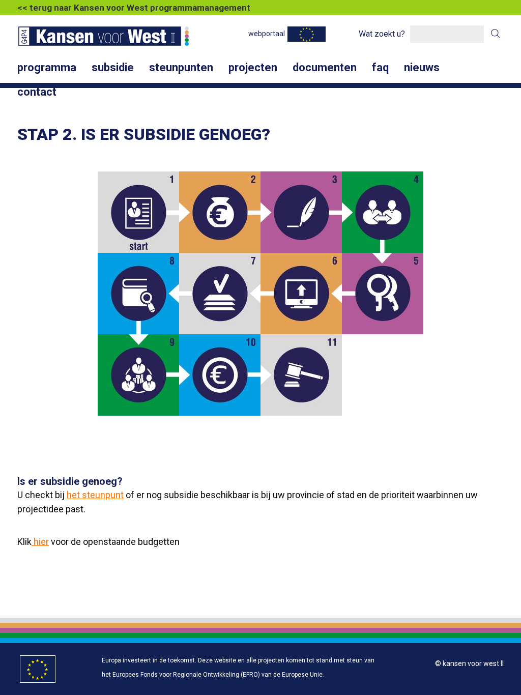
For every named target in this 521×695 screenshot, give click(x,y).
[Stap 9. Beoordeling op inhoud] (138, 375)
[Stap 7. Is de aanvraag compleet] (219, 293)
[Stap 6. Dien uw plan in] (301, 293)
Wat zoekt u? (382, 34)
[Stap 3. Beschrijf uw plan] (301, 212)
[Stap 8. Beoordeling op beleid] (138, 293)
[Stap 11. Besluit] (301, 375)
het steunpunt (95, 494)
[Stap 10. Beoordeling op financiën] (219, 375)
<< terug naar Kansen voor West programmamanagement (133, 8)
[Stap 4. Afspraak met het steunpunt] (382, 212)
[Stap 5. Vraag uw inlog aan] (382, 293)
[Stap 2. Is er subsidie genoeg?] (219, 212)
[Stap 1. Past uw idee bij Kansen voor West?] (138, 212)
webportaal (266, 34)
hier (40, 541)
